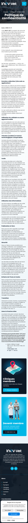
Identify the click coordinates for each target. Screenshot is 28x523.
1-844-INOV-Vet (12, 349)
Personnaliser (20, 510)
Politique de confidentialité (7, 517)
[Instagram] (15, 468)
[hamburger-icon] (24, 4)
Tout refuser (8, 510)
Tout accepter (14, 514)
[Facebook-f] (12, 468)
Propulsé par (4, 520)
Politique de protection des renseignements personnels (13, 518)
